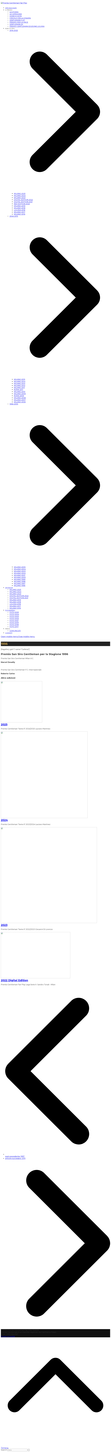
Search (4, 1450)
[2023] (49, 922)
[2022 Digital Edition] (35, 978)
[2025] (21, 722)
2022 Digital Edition (14, 980)
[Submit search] (29, 1450)
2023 (4, 925)
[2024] (44, 817)
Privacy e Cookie (8, 1336)
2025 (4, 724)
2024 (4, 820)
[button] (18, 637)
